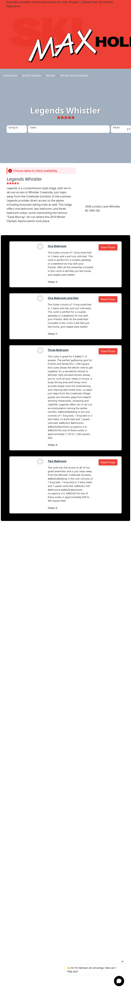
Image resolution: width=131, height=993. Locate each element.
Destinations (10, 75)
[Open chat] (119, 981)
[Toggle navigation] (118, 39)
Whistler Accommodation (74, 75)
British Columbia (32, 75)
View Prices (108, 247)
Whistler (51, 75)
